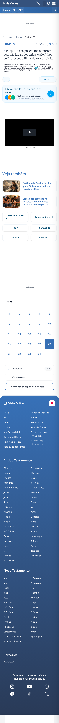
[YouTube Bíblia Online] (29, 686)
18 (29, 343)
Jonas (33, 521)
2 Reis (7, 521)
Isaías (34, 477)
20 (14, 10)
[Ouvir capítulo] (54, 10)
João (6, 592)
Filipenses (9, 626)
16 (9, 343)
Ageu (33, 545)
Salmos (7, 555)
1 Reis (7, 516)
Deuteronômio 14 (44, 216)
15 (49, 333)
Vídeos (34, 417)
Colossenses (10, 631)
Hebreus (35, 597)
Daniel (34, 497)
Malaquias (36, 555)
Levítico (7, 477)
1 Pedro (34, 607)
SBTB (36, 68)
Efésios (7, 621)
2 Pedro (34, 612)
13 (29, 333)
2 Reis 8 (15, 237)
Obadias (35, 516)
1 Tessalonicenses (13, 636)
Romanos (8, 602)
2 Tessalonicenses (13, 641)
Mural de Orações (40, 412)
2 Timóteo (36, 583)
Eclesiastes (36, 468)
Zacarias (35, 550)
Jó (4, 550)
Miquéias (35, 526)
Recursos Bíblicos (12, 441)
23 (29, 353)
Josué (6, 492)
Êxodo (7, 473)
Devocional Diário (12, 437)
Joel (32, 507)
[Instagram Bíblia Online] (12, 686)
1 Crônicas (9, 526)
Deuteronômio (11, 487)
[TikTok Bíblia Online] (29, 693)
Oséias (34, 502)
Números (8, 482)
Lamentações (37, 487)
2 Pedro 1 (44, 237)
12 (19, 333)
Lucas (19, 37)
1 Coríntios (9, 607)
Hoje (6, 417)
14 (39, 333)
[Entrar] (38, 3)
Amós (33, 511)
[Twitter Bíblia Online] (46, 693)
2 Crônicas (9, 531)
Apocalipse (36, 636)
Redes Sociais (37, 422)
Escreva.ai (9, 661)
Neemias (8, 541)
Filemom (35, 592)
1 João (34, 617)
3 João (34, 626)
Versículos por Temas (14, 446)
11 (9, 333)
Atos (6, 597)
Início (6, 412)
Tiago (33, 602)
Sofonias (35, 541)
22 (19, 353)
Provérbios (9, 560)
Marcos (7, 583)
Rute (6, 502)
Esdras (7, 536)
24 (39, 353)
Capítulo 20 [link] (30, 37)
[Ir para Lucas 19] (6, 79)
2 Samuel (8, 511)
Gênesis (8, 468)
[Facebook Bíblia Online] (12, 693)
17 (19, 343)
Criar (41, 43)
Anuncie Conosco (39, 427)
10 (49, 323)
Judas (33, 631)
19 (39, 343)
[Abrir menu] (54, 3)
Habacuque (36, 536)
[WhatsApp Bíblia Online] (46, 686)
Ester (6, 545)
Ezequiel (35, 492)
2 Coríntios (9, 612)
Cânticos (35, 473)
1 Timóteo (36, 578)
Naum (34, 531)
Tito (32, 587)
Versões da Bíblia (12, 432)
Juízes (7, 497)
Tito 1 (15, 227)
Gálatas (7, 617)
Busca (7, 427)
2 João (34, 621)
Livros (10, 37)
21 (9, 353)
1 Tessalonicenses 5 (15, 217)
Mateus (7, 578)
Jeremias (35, 482)
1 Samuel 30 (44, 227)
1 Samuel (8, 507)
